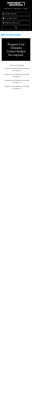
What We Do (17, 9)
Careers (25, 9)
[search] (16, 27)
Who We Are (8, 9)
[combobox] (16, 14)
